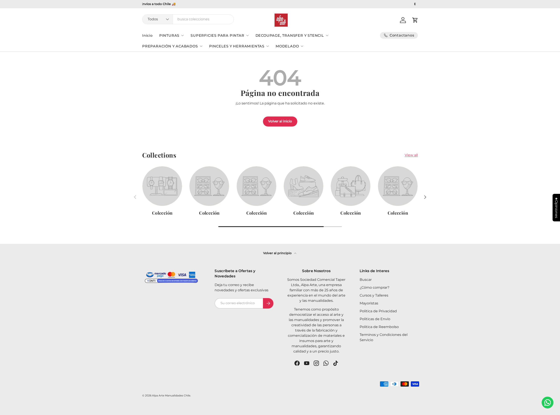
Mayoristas (369, 303)
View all (411, 155)
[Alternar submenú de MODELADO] (301, 46)
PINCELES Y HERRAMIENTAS (236, 46)
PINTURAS (169, 35)
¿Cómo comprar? (374, 287)
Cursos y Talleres (374, 295)
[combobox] (188, 19)
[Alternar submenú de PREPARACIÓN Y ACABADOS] (201, 46)
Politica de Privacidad (378, 311)
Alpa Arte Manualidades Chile (171, 395)
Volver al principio (277, 253)
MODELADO (287, 46)
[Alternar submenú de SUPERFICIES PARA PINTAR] (247, 35)
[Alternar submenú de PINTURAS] (182, 35)
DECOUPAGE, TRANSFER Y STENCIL (290, 35)
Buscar (366, 280)
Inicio (147, 35)
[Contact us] (547, 402)
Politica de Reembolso (379, 327)
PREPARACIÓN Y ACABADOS (170, 46)
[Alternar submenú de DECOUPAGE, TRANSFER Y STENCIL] (327, 35)
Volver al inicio (280, 121)
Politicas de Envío (375, 319)
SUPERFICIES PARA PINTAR (217, 35)
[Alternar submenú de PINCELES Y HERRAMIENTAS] (267, 46)
